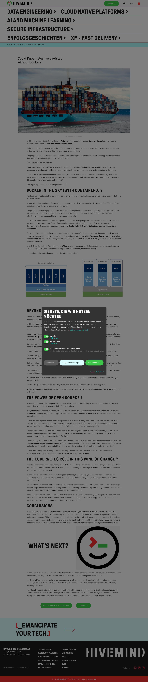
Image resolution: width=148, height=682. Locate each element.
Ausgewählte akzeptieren (72, 362)
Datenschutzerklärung (79, 330)
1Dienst (53, 338)
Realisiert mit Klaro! (97, 372)
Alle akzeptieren (95, 362)
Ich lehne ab (51, 362)
